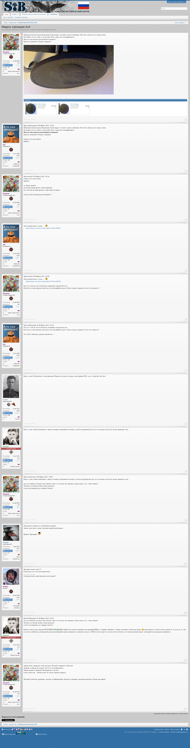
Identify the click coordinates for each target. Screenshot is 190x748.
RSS (187, 729)
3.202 (17, 155)
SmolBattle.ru (153, 732)
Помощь (166, 729)
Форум (6, 14)
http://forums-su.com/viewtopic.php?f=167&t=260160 (43, 228)
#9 (186, 520)
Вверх (184, 729)
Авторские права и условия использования (34, 14)
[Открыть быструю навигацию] (187, 22)
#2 (186, 170)
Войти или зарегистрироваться (176, 1)
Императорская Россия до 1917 (20, 29)
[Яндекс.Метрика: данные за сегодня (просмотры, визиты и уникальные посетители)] (41, 734)
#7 (186, 424)
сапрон (26, 423)
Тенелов (26, 470)
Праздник (46, 29)
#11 (186, 612)
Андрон (26, 612)
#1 (186, 120)
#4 (186, 270)
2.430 (17, 597)
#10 (186, 563)
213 (18, 458)
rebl (25, 170)
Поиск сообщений (8, 17)
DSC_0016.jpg (74, 104)
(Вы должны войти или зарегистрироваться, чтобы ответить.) (171, 713)
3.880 (17, 410)
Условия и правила (164, 732)
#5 (186, 319)
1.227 (17, 548)
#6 (186, 370)
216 (18, 63)
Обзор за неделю (175, 729)
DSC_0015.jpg (41, 104)
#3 (186, 219)
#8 (186, 471)
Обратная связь (158, 729)
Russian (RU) (7, 729)
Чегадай (26, 563)
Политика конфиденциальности (179, 732)
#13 (186, 709)
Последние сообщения (21, 17)
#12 (186, 660)
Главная (182, 729)
